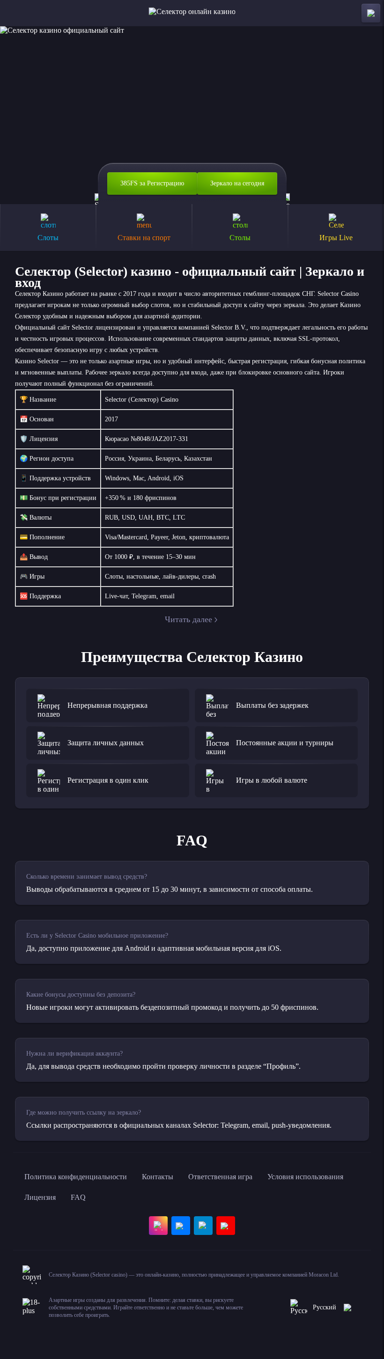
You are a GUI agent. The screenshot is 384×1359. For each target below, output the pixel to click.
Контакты (157, 1177)
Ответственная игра (220, 1177)
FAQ (78, 1197)
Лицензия (40, 1197)
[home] (192, 13)
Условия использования (305, 1177)
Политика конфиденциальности (75, 1177)
